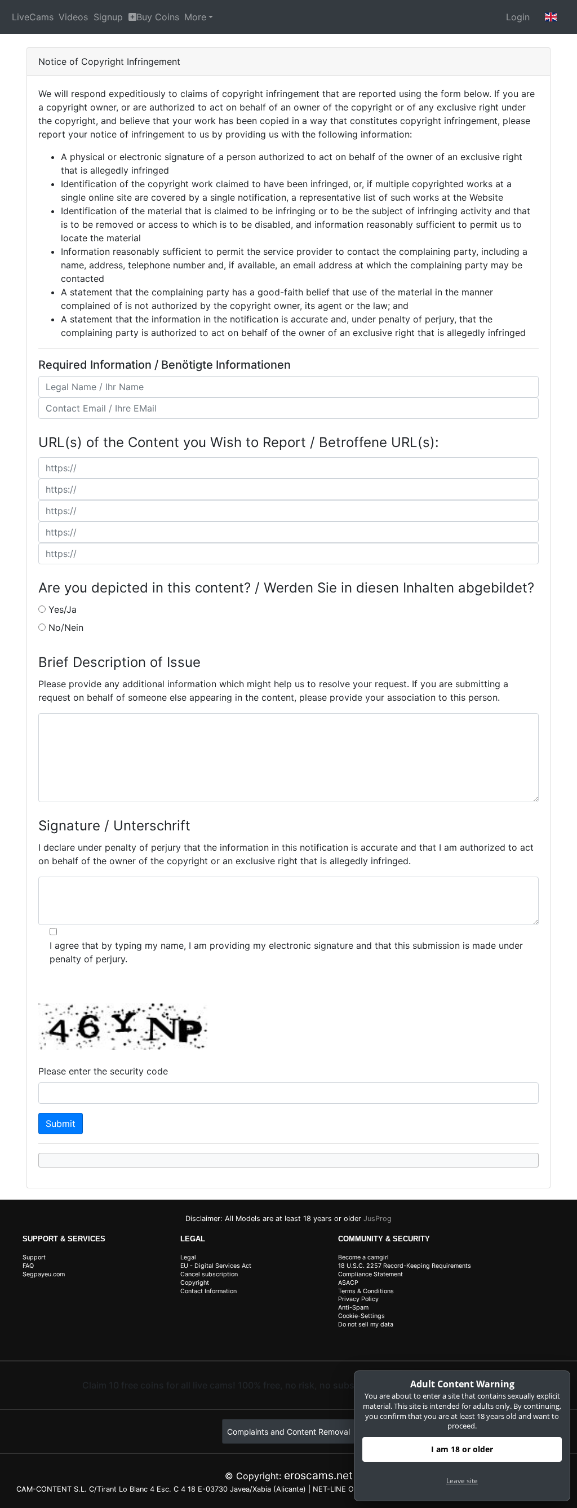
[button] (551, 17)
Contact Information (208, 1291)
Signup (108, 17)
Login (518, 17)
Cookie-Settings (361, 1316)
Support (34, 1257)
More (195, 17)
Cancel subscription (209, 1274)
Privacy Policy (358, 1299)
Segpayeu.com (44, 1274)
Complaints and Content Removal (288, 1431)
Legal (188, 1257)
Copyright (194, 1282)
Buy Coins (157, 17)
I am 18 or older (462, 1449)
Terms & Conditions (366, 1291)
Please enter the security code (103, 1071)
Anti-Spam (353, 1307)
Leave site (462, 1480)
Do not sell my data (365, 1324)
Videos (73, 17)
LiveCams (33, 17)
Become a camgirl (363, 1257)
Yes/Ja (62, 609)
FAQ (28, 1266)
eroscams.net (318, 1475)
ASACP (348, 1282)
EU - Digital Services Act (215, 1266)
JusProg (377, 1218)
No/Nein (65, 627)
